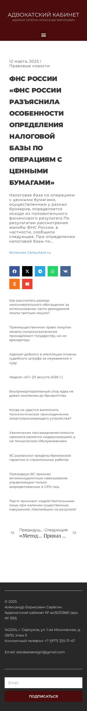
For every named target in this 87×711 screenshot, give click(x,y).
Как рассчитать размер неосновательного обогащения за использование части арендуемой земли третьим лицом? (39, 306)
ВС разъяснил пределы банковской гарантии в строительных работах (40, 457)
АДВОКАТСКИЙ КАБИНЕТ (43, 15)
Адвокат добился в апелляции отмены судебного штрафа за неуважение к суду (42, 358)
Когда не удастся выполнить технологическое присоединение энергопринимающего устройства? (40, 414)
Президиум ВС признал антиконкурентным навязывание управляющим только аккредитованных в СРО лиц (38, 480)
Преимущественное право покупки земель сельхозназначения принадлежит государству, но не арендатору (40, 333)
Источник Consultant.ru (30, 252)
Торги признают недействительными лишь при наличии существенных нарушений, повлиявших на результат (42, 505)
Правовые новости (29, 66)
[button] (43, 35)
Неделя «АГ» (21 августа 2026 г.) (36, 377)
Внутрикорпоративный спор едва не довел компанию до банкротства (41, 393)
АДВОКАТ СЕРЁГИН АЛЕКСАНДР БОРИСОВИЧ (43, 20)
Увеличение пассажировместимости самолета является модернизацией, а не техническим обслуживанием (42, 437)
